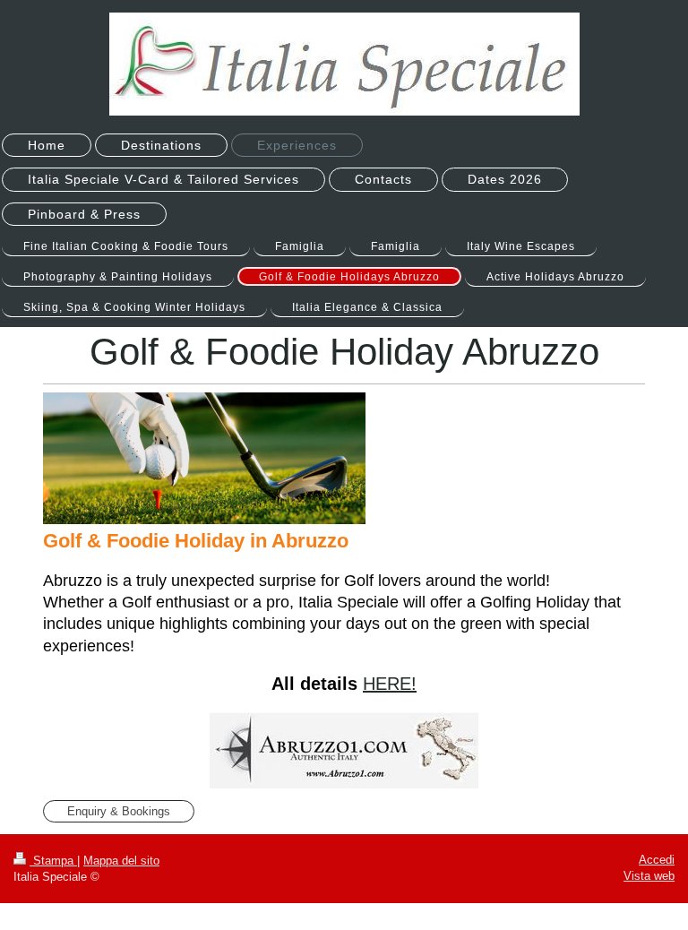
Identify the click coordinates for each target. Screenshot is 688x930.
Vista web (649, 876)
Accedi (657, 859)
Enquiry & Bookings (118, 811)
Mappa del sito (121, 860)
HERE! (390, 683)
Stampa (53, 860)
